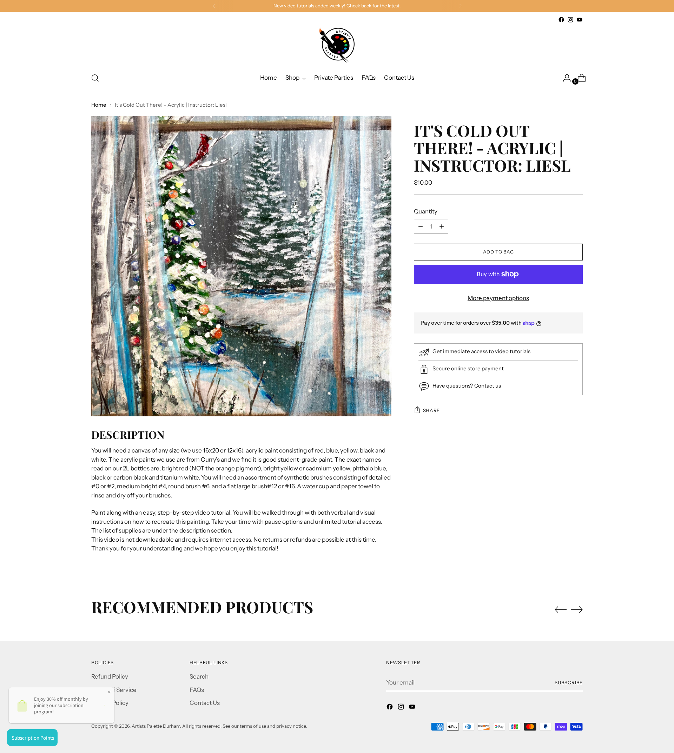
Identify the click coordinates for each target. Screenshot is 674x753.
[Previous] (214, 6)
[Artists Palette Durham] (337, 45)
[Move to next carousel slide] (577, 609)
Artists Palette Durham (156, 726)
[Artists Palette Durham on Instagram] (570, 19)
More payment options (498, 298)
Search (199, 676)
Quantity (425, 211)
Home (98, 104)
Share (431, 410)
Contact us (487, 385)
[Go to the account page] (564, 78)
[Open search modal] (95, 78)
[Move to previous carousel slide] (561, 610)
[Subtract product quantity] (441, 226)
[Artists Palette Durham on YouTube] (579, 19)
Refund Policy (109, 676)
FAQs (197, 689)
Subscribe (569, 682)
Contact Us (205, 702)
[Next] (460, 6)
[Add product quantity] (420, 226)
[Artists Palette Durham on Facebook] (561, 19)
